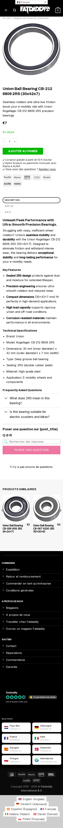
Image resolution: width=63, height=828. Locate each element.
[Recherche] (14, 10)
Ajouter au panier (23, 151)
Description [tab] (12, 200)
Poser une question (31, 450)
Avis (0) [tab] (9, 206)
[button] (31, 2)
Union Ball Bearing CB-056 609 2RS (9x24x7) (13, 528)
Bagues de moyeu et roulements (31, 18)
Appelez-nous (47, 169)
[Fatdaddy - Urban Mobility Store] (35, 10)
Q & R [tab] (8, 212)
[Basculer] (6, 398)
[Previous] (2, 517)
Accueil (7, 18)
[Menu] (6, 10)
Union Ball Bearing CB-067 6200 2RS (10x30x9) (43, 528)
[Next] (60, 517)
